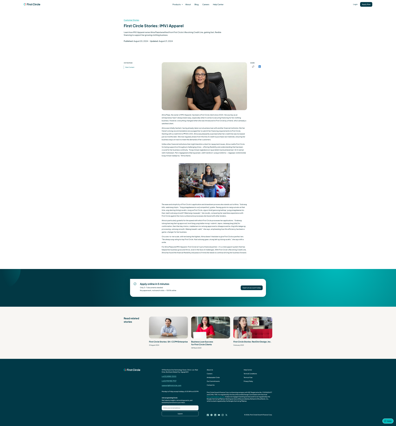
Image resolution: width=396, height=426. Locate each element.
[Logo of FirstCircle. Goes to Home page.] (32, 4)
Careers (205, 4)
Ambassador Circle (213, 377)
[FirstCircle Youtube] (219, 414)
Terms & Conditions (250, 373)
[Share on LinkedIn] (259, 66)
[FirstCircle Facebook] (208, 414)
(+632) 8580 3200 (169, 376)
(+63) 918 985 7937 (169, 381)
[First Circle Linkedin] (215, 414)
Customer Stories (131, 20)
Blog (196, 4)
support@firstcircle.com (171, 385)
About (188, 4)
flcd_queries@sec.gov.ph (215, 397)
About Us (210, 370)
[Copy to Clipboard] (253, 66)
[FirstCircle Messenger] (211, 414)
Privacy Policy (248, 381)
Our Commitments (213, 381)
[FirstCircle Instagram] (223, 414)
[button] (177, 4)
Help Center (218, 4)
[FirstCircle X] (226, 414)
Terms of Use (248, 377)
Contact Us (210, 385)
